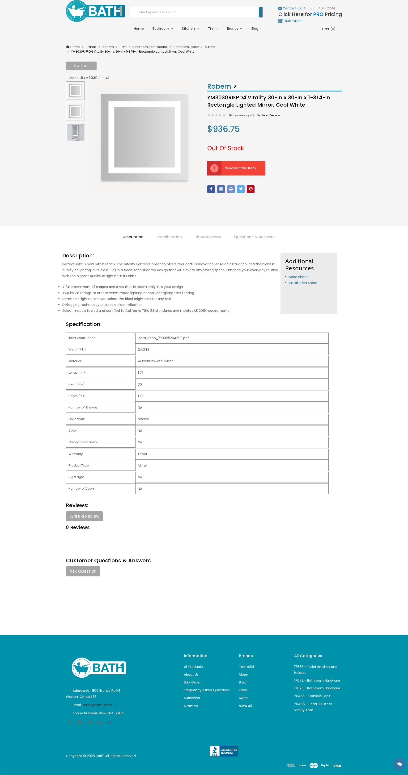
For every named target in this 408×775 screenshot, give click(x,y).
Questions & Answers (254, 237)
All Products (193, 666)
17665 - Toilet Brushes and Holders (315, 669)
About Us (191, 674)
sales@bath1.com (97, 705)
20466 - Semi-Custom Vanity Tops (313, 707)
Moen (243, 674)
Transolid (246, 666)
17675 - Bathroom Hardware (317, 688)
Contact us (291, 8)
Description (133, 237)
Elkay (243, 690)
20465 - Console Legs (312, 696)
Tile (211, 28)
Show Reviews (208, 237)
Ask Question (83, 571)
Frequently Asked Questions (207, 690)
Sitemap (191, 706)
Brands (233, 28)
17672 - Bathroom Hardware (317, 680)
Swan (243, 698)
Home (139, 28)
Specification (169, 237)
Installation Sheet (303, 282)
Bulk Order (192, 682)
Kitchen (189, 28)
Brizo (242, 682)
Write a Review (268, 115)
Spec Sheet (298, 277)
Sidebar (82, 66)
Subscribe (192, 698)
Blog (254, 28)
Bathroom (161, 28)
